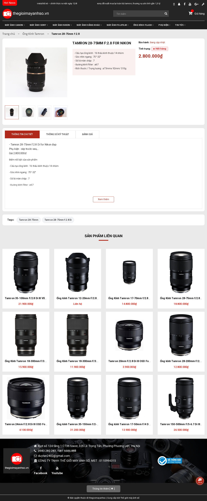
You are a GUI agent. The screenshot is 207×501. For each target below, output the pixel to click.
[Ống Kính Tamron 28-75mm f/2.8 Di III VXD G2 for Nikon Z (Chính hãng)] (181, 272)
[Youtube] (190, 4)
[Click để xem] (36, 72)
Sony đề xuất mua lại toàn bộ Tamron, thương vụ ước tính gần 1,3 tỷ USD (124, 3)
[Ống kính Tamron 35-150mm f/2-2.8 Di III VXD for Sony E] (78, 398)
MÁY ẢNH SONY (38, 25)
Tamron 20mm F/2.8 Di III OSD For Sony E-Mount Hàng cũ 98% (146, 361)
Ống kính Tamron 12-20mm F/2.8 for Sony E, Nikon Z (89, 298)
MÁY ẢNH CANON (14, 25)
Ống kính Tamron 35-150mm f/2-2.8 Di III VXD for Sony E (91, 424)
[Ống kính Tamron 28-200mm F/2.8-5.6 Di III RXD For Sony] (181, 335)
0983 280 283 (47, 450)
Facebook (41, 473)
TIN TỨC (179, 25)
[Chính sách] (203, 4)
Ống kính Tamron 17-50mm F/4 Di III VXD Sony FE (138, 424)
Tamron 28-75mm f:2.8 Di (58, 220)
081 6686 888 (67, 450)
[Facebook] (184, 4)
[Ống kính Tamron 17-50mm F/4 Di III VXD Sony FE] (129, 398)
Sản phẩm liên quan (103, 236)
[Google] (196, 4)
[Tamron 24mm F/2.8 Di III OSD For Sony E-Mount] (26, 398)
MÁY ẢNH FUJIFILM (117, 25)
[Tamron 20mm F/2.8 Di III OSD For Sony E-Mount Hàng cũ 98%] (129, 335)
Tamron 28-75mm (28, 220)
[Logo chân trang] (16, 460)
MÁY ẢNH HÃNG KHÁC (89, 25)
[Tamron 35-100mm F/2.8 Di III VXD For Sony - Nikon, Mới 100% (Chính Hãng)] (26, 272)
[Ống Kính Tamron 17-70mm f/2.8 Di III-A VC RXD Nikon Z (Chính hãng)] (129, 272)
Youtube (57, 473)
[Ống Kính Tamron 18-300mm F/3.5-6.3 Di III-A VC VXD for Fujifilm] (78, 335)
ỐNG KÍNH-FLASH (142, 25)
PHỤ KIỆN (163, 25)
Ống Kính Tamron (33, 34)
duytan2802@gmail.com (54, 455)
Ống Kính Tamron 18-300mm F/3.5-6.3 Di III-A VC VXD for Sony (43, 361)
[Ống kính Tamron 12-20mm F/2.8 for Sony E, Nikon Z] (78, 272)
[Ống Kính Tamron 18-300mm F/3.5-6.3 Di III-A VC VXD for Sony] (26, 335)
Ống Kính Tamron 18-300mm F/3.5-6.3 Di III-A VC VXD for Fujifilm (96, 361)
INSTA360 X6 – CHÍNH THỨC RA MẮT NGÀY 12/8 (50, 3)
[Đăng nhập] (179, 4)
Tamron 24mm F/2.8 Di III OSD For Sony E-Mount (34, 424)
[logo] (25, 14)
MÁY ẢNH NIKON (62, 25)
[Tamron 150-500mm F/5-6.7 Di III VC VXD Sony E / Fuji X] (181, 398)
